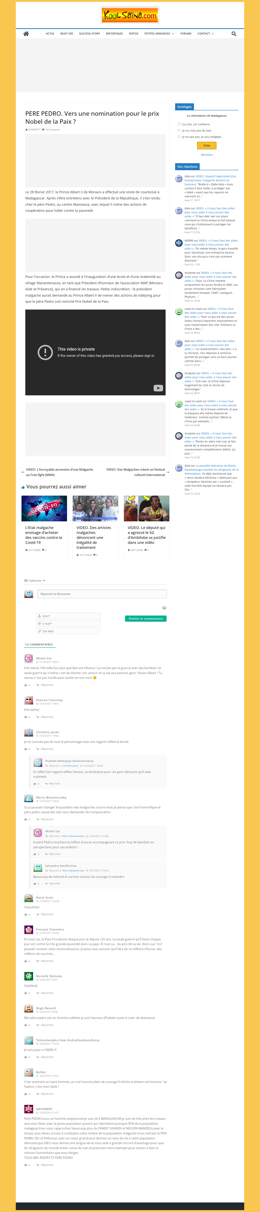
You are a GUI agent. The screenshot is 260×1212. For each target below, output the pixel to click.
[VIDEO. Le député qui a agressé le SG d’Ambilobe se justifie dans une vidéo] (146, 508)
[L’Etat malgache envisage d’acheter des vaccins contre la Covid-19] (44, 508)
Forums (185, 33)
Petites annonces (157, 33)
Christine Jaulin (70, 765)
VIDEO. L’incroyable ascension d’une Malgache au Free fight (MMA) (59, 472)
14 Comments (52, 129)
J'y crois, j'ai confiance (196, 124)
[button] (172, 34)
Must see (66, 33)
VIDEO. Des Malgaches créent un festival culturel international (135, 472)
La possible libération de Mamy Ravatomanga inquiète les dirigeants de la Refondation (211, 469)
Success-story (89, 33)
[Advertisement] (130, 65)
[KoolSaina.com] (26, 33)
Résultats (207, 155)
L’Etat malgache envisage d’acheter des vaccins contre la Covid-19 (43, 535)
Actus (50, 33)
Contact (204, 33)
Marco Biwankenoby (73, 836)
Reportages (114, 33)
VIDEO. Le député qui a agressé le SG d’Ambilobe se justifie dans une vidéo (147, 535)
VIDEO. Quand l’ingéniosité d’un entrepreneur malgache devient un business (210, 180)
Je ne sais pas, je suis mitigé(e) (201, 137)
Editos (133, 33)
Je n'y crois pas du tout (196, 130)
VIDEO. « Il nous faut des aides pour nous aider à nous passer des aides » (210, 212)
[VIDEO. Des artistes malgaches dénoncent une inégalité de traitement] (95, 508)
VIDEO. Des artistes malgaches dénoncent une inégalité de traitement (94, 537)
